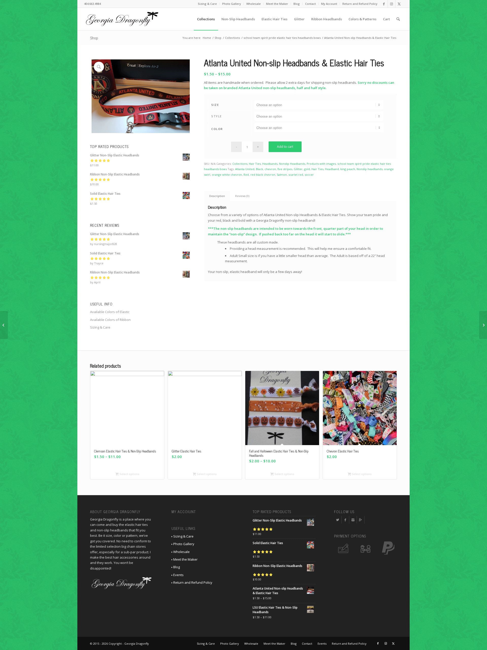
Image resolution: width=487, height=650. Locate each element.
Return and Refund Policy (359, 4)
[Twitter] (337, 520)
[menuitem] (207, 4)
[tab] (217, 196)
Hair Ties (255, 164)
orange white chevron (227, 174)
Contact (310, 4)
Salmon (282, 174)
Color (217, 129)
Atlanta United (244, 169)
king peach (347, 169)
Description (217, 196)
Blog (296, 4)
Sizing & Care (207, 4)
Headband (332, 169)
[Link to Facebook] (384, 4)
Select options (129, 474)
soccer (309, 174)
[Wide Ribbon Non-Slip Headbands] (4, 325)
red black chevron (262, 174)
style (216, 116)
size (215, 105)
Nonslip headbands (369, 169)
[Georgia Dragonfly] (122, 19)
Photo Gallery (231, 4)
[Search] (398, 19)
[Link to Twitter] (399, 4)
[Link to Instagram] (391, 4)
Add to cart (285, 146)
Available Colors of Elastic (109, 312)
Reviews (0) (242, 196)
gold (307, 169)
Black (259, 169)
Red (246, 174)
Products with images (321, 164)
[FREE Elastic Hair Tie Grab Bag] (483, 325)
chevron (270, 169)
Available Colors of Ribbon (110, 319)
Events (178, 575)
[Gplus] (360, 520)
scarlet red (295, 174)
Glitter (298, 169)
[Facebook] (345, 520)
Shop (94, 37)
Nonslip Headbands (292, 164)
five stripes (284, 169)
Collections (239, 164)
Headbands (269, 164)
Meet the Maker (277, 4)
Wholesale (253, 4)
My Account (329, 4)
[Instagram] (353, 520)
